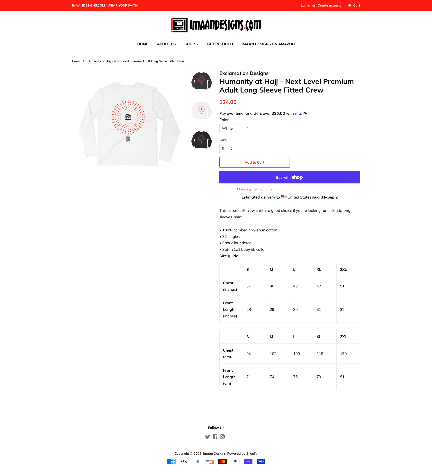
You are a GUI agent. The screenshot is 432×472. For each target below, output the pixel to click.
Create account (329, 5)
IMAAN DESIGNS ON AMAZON (268, 44)
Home (76, 61)
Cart (356, 5)
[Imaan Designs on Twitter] (207, 437)
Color (224, 119)
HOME (142, 44)
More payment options (254, 189)
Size (223, 140)
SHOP (190, 44)
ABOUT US (166, 44)
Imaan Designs (214, 453)
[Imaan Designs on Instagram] (222, 437)
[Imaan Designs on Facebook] (215, 437)
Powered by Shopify (242, 453)
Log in (305, 5)
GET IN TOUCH (220, 44)
